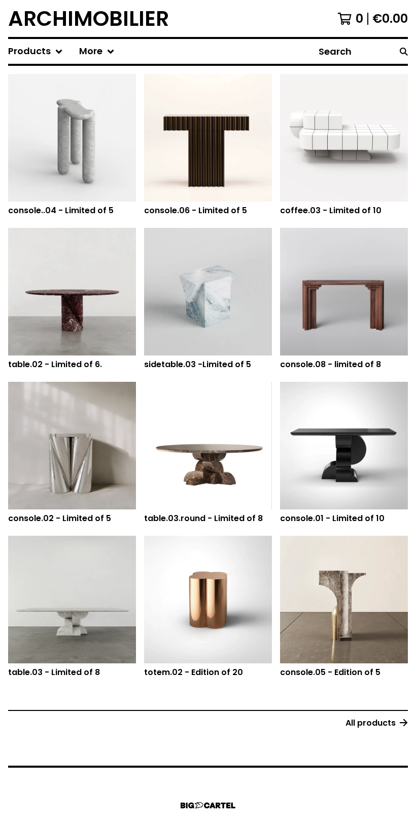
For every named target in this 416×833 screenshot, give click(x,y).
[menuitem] (35, 51)
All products (370, 723)
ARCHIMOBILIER (88, 18)
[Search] (404, 51)
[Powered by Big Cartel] (208, 805)
